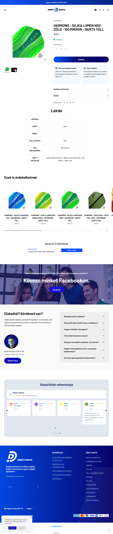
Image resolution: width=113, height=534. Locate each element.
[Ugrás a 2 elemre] (14, 70)
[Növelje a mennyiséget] (65, 49)
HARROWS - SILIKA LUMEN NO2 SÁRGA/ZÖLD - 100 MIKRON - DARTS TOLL (43, 218)
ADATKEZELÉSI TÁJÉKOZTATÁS (58, 465)
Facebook (56, 290)
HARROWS (58, 21)
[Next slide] (106, 410)
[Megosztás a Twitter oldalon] (67, 102)
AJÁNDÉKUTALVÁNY (94, 461)
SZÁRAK (89, 477)
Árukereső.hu (56, 532)
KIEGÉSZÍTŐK (91, 485)
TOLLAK (89, 481)
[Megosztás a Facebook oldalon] (64, 102)
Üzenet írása (13, 361)
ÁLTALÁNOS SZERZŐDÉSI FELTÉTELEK (62, 459)
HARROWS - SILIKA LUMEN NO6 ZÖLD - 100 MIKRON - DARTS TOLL (70, 218)
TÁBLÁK (89, 465)
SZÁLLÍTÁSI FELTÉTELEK (62, 471)
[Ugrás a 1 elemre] (7, 69)
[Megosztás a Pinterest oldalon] (70, 102)
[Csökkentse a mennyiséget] (56, 49)
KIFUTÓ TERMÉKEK (93, 458)
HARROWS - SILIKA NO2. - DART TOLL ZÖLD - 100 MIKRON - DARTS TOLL (96, 218)
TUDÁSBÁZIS (91, 496)
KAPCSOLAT (57, 479)
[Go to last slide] (7, 410)
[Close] (31, 517)
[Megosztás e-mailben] (73, 102)
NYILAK (89, 469)
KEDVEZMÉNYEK (92, 489)
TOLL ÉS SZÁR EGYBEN (95, 473)
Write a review (71, 250)
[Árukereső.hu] (56, 527)
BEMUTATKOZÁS (92, 500)
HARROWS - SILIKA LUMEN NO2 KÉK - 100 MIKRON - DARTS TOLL (16, 218)
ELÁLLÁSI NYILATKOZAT (61, 475)
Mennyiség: (58, 44)
